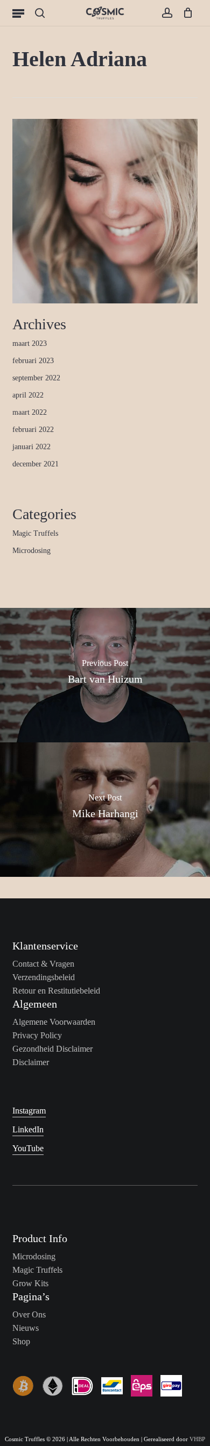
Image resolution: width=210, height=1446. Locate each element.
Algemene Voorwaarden (53, 1021)
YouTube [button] (28, 1148)
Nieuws (25, 1327)
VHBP (197, 1439)
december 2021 (35, 464)
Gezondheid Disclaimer (52, 1048)
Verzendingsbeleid (43, 977)
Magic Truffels (35, 533)
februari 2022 (33, 430)
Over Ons (29, 1314)
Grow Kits (30, 1283)
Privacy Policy (37, 1035)
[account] (167, 12)
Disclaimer (30, 1062)
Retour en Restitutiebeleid (56, 990)
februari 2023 (33, 361)
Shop (21, 1341)
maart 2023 (29, 343)
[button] (18, 13)
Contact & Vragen (43, 963)
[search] (40, 12)
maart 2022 (29, 412)
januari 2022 (31, 447)
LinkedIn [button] (28, 1129)
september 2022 (36, 378)
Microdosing (31, 551)
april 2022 (28, 395)
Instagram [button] (29, 1110)
